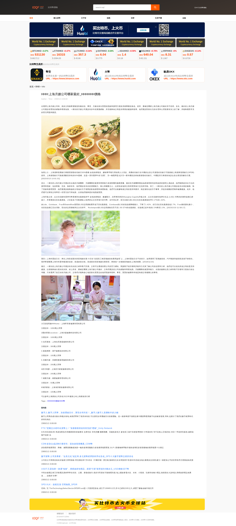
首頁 (31, 18)
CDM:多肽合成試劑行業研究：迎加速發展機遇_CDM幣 (67, 444)
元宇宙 (83, 18)
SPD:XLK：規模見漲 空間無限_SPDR (59, 484)
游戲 (108, 18)
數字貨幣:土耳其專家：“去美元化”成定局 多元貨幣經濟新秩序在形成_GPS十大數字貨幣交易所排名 (87, 456)
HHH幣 (62, 401)
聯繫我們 (60, 513)
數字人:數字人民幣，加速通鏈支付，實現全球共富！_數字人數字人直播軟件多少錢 (79, 413)
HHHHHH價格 (53, 401)
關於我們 (72, 513)
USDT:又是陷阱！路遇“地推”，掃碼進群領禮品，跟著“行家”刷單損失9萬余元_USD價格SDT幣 (85, 469)
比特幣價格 (72, 523)
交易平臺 (158, 18)
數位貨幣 (57, 18)
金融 (184, 18)
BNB (38, 87)
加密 (132, 18)
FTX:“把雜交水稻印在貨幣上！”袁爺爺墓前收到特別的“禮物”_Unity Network (76, 428)
